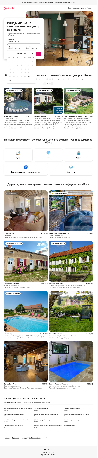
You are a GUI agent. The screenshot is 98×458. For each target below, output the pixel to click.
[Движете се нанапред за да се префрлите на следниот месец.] (32, 53)
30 (32, 77)
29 (29, 77)
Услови (53, 455)
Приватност (45, 455)
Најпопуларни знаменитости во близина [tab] (37, 402)
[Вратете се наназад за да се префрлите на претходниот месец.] (10, 53)
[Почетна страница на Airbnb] (9, 8)
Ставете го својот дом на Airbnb (80, 8)
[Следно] (51, 83)
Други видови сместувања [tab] (12, 402)
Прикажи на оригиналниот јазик (64, 2)
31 (10, 81)
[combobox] (24, 41)
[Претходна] (44, 83)
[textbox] (15, 48)
